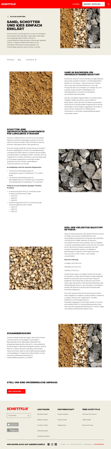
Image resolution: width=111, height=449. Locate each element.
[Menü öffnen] (109, 4)
